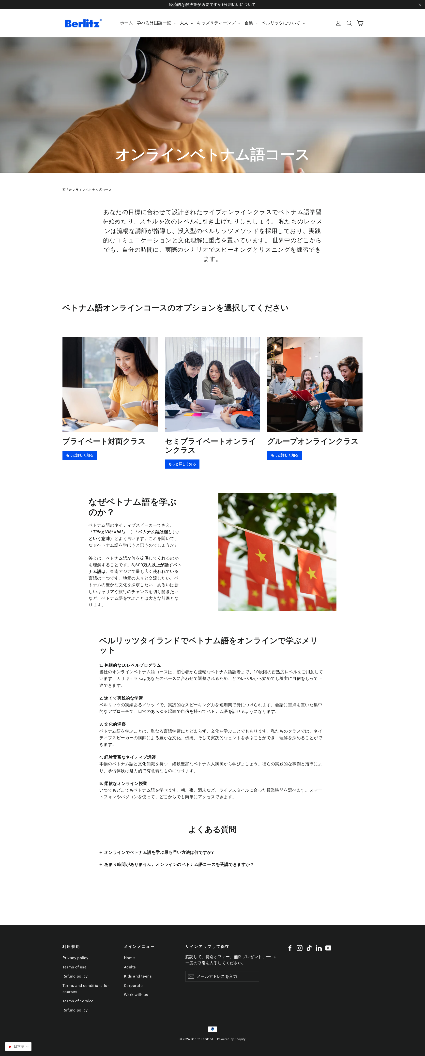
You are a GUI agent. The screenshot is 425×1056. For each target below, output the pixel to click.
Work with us (136, 994)
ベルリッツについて (281, 23)
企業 (249, 23)
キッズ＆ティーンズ (217, 23)
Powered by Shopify (231, 1039)
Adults (130, 966)
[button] (18, 1046)
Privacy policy (75, 957)
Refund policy (75, 976)
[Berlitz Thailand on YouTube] (328, 947)
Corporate (133, 985)
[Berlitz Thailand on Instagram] (300, 947)
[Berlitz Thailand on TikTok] (309, 947)
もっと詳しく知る (79, 455)
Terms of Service (78, 1000)
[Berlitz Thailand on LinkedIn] (319, 947)
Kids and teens (138, 976)
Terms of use (74, 966)
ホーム (126, 23)
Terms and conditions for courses (85, 988)
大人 (184, 23)
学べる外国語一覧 (154, 23)
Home (129, 957)
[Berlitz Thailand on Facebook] (290, 947)
